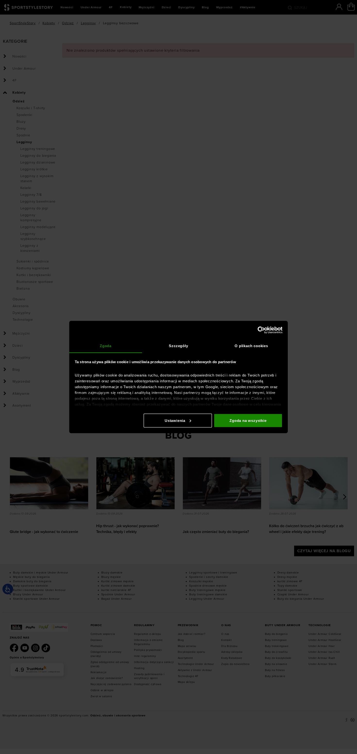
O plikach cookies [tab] (251, 346)
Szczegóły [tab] (178, 346)
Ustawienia (175, 420)
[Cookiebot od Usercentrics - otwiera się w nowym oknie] (261, 330)
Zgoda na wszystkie (248, 420)
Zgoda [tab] (105, 346)
